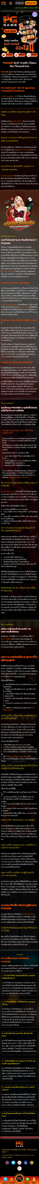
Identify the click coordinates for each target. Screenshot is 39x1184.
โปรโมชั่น (12, 1183)
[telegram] (5, 1179)
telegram (5, 1183)
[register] (34, 1179)
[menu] (10, 3)
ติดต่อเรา (27, 1183)
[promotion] (12, 1179)
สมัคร (33, 1183)
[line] (27, 1179)
